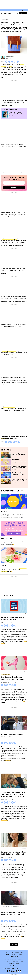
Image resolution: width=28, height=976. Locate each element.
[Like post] (19, 442)
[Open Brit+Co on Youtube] (14, 971)
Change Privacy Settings (14, 963)
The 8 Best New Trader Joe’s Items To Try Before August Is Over (19, 467)
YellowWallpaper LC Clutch (8, 407)
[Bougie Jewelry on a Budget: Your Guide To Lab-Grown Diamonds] (14, 840)
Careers (13, 954)
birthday (14, 380)
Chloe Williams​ (5, 740)
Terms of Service (7, 961)
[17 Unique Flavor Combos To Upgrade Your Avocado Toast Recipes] (6, 482)
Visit (21, 517)
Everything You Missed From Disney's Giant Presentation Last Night (18, 473)
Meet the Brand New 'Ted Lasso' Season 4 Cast (13, 736)
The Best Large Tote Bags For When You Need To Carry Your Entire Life (16, 114)
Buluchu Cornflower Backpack (9, 239)
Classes (3, 565)
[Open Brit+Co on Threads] (16, 971)
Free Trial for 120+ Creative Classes (13, 10)
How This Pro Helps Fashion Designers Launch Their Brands (12, 678)
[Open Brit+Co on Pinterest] (9, 971)
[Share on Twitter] (12, 62)
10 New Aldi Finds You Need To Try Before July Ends (12, 618)
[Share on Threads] (18, 62)
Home (2, 19)
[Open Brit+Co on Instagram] (12, 971)
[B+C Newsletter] (14, 528)
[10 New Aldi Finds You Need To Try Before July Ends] (14, 606)
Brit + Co (4, 857)
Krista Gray (4, 918)
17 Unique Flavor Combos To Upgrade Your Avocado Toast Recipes (19, 480)
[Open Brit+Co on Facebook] (7, 971)
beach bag (3, 66)
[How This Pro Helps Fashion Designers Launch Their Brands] (14, 664)
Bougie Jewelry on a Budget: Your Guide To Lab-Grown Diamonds (13, 853)
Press (12, 952)
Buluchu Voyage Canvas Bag (9, 144)
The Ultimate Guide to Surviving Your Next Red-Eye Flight (13, 913)
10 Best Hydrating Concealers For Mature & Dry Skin (18, 460)
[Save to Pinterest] (9, 62)
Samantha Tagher (11, 56)
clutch (10, 66)
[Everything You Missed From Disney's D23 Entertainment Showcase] (6, 475)
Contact (20, 954)
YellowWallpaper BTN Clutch (9, 351)
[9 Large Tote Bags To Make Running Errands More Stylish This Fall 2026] (5, 114)
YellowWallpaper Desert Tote (9, 100)
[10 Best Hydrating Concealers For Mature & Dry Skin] (6, 462)
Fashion (6, 19)
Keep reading (7, 760)
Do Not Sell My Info (14, 956)
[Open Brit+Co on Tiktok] (18, 971)
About (6, 952)
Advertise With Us (19, 952)
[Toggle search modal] (17, 13)
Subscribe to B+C (7, 538)
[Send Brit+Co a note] (20, 971)
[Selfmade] (14, 502)
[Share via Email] (15, 62)
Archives (21, 961)
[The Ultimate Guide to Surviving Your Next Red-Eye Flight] (14, 898)
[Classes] (14, 555)
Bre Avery (4, 622)
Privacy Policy (15, 961)
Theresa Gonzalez (6, 682)
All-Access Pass (23, 568)
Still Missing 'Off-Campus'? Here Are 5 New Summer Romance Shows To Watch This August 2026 (19, 454)
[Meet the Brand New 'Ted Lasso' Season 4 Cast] (14, 723)
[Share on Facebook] (6, 62)
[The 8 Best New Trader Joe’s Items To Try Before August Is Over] (6, 468)
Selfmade (4, 511)
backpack (21, 64)
